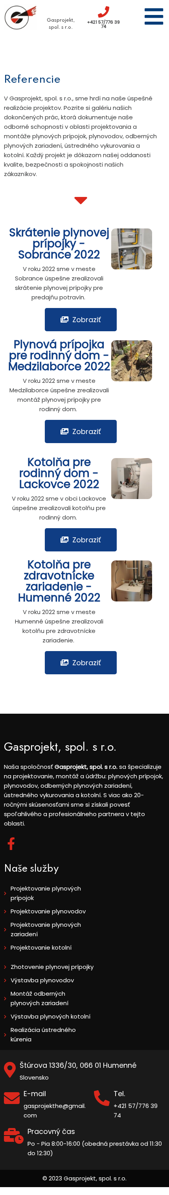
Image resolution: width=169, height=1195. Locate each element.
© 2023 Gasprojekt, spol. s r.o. (84, 1178)
